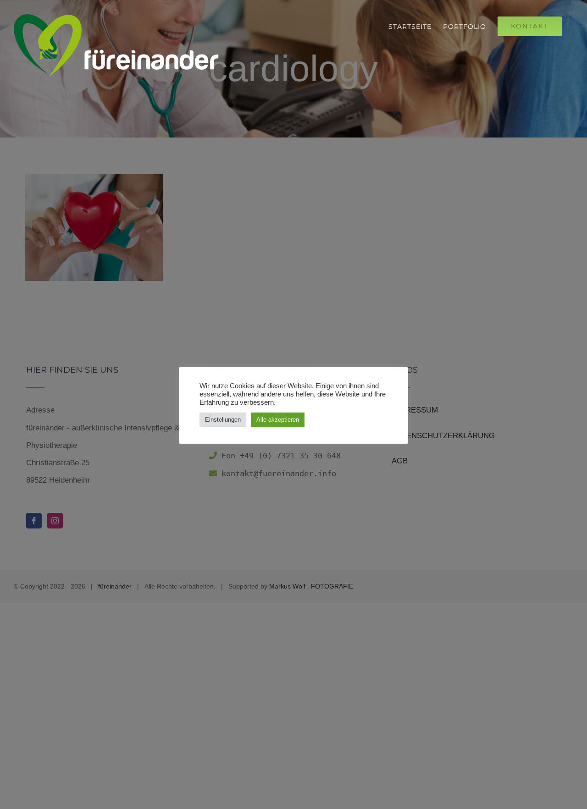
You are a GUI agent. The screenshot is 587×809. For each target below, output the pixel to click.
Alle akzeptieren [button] (277, 419)
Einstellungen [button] (223, 419)
